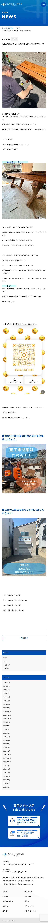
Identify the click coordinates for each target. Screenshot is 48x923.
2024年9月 (6, 765)
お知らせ (6, 668)
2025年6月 (6, 733)
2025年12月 (7, 711)
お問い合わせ (29, 906)
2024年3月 (6, 787)
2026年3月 (6, 701)
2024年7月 (6, 772)
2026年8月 (6, 682)
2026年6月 (6, 690)
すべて (5, 658)
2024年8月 (6, 769)
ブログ (5, 661)
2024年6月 (6, 776)
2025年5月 (6, 736)
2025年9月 (6, 722)
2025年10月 (7, 719)
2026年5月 (6, 693)
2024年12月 (7, 754)
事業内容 (6, 906)
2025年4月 (6, 740)
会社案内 (6, 891)
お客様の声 (6, 665)
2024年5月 (6, 780)
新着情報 (28, 896)
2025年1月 (6, 751)
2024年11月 (7, 758)
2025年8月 (6, 726)
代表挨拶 (6, 896)
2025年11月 (7, 715)
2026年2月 (6, 704)
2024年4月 (6, 783)
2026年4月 (6, 697)
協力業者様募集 (8, 901)
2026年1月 (6, 708)
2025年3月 (6, 744)
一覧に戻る (24, 638)
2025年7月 (6, 729)
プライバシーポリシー (32, 911)
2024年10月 (7, 762)
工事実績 (6, 911)
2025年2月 (6, 747)
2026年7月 (6, 686)
